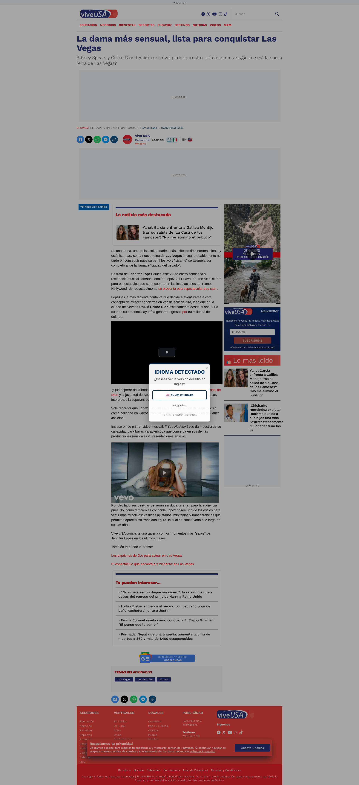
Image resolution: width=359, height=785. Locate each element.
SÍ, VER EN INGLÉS (180, 395)
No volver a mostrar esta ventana (180, 415)
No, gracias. (179, 405)
